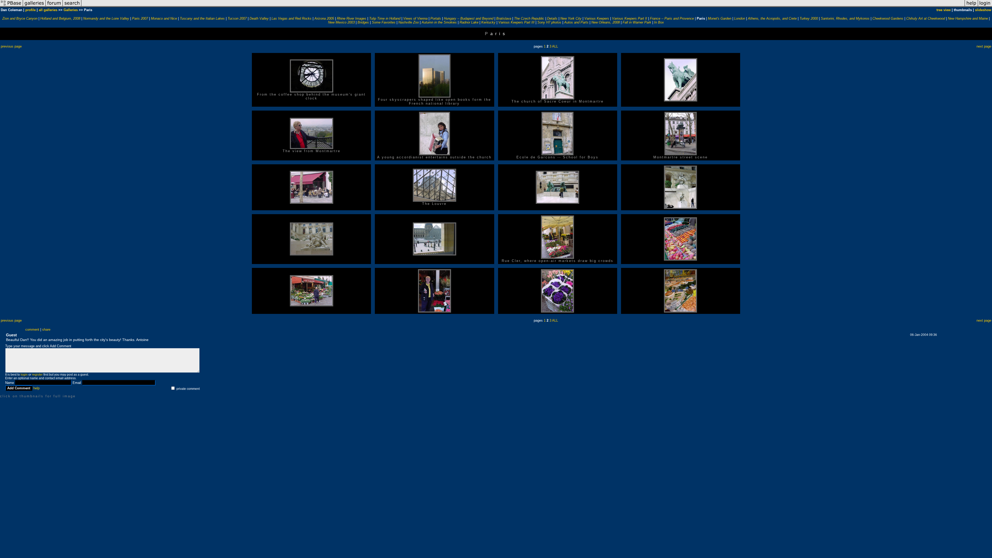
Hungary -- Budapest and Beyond (468, 18)
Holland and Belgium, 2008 (60, 18)
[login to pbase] (985, 6)
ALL (555, 46)
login (24, 374)
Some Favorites (384, 22)
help (36, 388)
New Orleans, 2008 (605, 22)
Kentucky (488, 22)
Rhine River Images (351, 18)
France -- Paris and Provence (672, 18)
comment (32, 329)
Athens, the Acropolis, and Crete (772, 18)
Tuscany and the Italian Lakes (202, 18)
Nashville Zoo (408, 22)
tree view (943, 10)
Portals (435, 18)
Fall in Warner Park (637, 22)
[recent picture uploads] (34, 6)
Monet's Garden (719, 18)
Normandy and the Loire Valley (106, 18)
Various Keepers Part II (629, 18)
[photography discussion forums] (54, 6)
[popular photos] (523, 6)
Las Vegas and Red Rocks (292, 18)
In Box (659, 22)
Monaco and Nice (164, 18)
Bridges (363, 22)
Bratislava (503, 18)
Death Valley (259, 18)
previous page (11, 46)
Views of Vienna (415, 18)
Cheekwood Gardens (887, 18)
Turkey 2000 (809, 18)
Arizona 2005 (324, 18)
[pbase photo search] (72, 6)
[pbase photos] (11, 6)
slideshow (983, 10)
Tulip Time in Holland (384, 18)
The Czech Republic (529, 18)
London (739, 18)
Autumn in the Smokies (439, 22)
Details (552, 18)
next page (984, 46)
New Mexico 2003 (341, 22)
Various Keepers (596, 18)
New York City (571, 18)
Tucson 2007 (237, 18)
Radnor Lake (469, 22)
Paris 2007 (140, 18)
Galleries (71, 10)
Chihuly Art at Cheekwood (925, 18)
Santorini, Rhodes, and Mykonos (845, 18)
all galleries (48, 10)
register (37, 374)
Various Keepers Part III (516, 22)
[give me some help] (971, 6)
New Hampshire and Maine (968, 18)
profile (30, 10)
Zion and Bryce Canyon (19, 18)
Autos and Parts (576, 22)
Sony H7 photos (549, 22)
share (46, 329)
